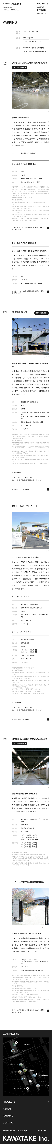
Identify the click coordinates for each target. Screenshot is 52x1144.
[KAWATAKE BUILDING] (23, 1079)
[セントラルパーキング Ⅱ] (27, 1088)
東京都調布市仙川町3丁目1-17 (30, 153)
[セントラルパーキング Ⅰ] (30, 1081)
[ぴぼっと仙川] (20, 1072)
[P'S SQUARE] (25, 1070)
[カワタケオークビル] (21, 1065)
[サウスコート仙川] (38, 1086)
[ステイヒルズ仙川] (13, 1051)
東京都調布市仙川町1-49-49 (29, 604)
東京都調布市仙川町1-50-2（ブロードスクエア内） (34, 820)
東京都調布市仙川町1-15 (28, 639)
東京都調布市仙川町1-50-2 (29, 402)
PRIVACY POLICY (9, 1131)
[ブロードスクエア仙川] (34, 1076)
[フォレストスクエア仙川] (15, 1044)
